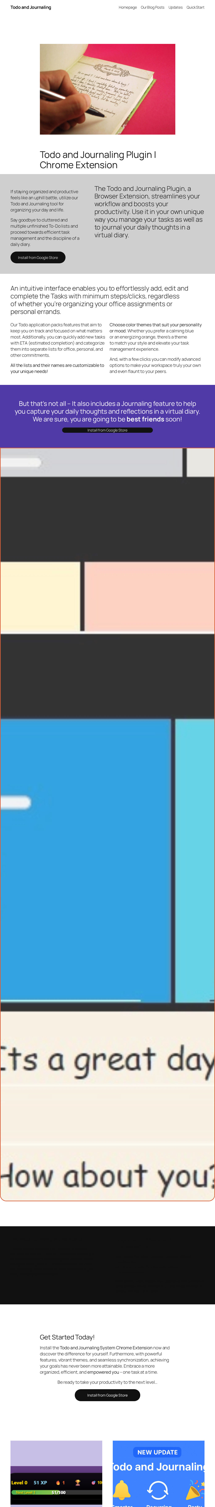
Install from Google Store (38, 257)
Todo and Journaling (30, 7)
